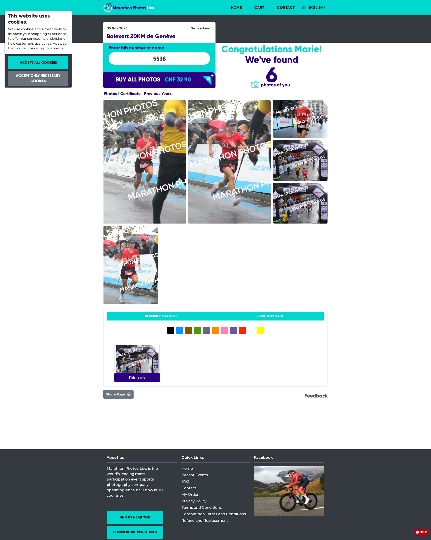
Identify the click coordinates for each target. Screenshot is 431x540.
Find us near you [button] (134, 517)
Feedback (316, 396)
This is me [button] (137, 377)
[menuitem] (231, 7)
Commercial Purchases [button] (135, 532)
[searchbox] (159, 58)
